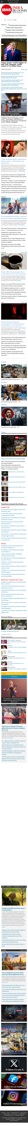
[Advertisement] (14, 824)
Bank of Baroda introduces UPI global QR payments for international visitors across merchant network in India (13, 758)
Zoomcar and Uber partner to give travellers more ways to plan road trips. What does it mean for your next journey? (14, 995)
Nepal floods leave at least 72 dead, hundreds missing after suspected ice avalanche (12, 936)
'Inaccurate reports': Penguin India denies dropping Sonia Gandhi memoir (12, 84)
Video (3, 432)
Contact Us (14, 1114)
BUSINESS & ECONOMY (9, 705)
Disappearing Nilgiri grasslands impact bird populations (13, 909)
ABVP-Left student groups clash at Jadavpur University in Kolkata (13, 462)
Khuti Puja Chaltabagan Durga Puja (16, 477)
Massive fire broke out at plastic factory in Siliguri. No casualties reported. (12, 468)
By (22, 379)
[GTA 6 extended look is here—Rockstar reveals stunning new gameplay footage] (14, 206)
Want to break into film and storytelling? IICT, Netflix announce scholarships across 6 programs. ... (12, 324)
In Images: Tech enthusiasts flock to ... (17, 658)
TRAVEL (4, 950)
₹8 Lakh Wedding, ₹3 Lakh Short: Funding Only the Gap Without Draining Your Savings (13, 753)
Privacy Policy (24, 1112)
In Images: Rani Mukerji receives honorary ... (16, 664)
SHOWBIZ (4, 140)
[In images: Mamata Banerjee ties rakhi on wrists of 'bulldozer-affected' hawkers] (14, 625)
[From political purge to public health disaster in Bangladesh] (14, 392)
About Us (3, 1112)
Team (8, 1112)
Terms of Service (6, 1114)
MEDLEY (3, 362)
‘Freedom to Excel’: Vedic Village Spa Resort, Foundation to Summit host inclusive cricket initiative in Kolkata (13, 240)
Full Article (22, 171)
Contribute (14, 676)
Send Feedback (22, 1114)
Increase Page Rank (14, 1120)
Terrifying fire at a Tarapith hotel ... (16, 472)
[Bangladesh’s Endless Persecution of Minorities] (14, 371)
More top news (6, 69)
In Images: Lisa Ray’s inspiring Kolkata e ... (17, 648)
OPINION (3, 405)
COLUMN (4, 382)
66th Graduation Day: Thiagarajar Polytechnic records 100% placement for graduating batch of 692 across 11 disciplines (13, 347)
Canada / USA (5, 507)
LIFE (2, 302)
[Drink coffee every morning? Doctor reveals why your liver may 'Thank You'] (14, 261)
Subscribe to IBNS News (14, 673)
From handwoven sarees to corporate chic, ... (17, 642)
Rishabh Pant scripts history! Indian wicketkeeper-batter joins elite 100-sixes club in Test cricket (13, 234)
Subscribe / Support (19, 1115)
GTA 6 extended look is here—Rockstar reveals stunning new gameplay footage (14, 217)
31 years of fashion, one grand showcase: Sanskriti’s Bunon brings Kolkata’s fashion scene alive (12, 353)
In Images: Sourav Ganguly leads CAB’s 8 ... (17, 653)
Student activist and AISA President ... (17, 482)
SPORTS (3, 197)
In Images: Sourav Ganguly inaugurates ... (17, 669)
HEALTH (3, 252)
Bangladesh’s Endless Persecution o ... (11, 379)
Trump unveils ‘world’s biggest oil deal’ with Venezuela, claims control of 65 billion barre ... (13, 64)
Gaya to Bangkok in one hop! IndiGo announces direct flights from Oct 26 (13, 973)
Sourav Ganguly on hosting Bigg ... (16, 492)
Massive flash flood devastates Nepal (13, 459)
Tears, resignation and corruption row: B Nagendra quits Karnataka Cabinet (12, 80)
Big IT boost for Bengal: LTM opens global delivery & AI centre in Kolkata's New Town (13, 728)
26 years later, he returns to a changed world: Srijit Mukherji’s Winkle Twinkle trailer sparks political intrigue (13, 176)
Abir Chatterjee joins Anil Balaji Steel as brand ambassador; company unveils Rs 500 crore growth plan (14, 747)
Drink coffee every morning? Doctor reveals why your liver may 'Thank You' (13, 273)
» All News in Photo (6, 634)
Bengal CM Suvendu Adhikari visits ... (17, 487)
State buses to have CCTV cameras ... (16, 497)
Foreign (3, 544)
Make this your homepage (13, 2)
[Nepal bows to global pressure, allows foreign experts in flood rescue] (14, 102)
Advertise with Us (15, 1112)
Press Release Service (9, 1115)
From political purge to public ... (10, 402)
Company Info (19, 1119)
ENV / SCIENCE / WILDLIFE (11, 887)
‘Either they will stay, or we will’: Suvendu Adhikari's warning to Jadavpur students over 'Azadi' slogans (13, 120)
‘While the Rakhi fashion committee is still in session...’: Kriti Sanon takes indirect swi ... (13, 161)
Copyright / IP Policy (10, 1119)
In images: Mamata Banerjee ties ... (10, 631)
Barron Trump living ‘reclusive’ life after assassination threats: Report (12, 77)
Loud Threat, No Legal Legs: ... (9, 427)
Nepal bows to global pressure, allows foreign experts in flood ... (12, 115)
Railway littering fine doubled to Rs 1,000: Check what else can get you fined (12, 73)
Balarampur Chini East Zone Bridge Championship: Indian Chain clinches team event (13, 246)
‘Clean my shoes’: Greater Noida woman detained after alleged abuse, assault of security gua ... (14, 89)
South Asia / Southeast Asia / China (12, 580)
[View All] (24, 70)
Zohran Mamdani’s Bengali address (11, 465)
